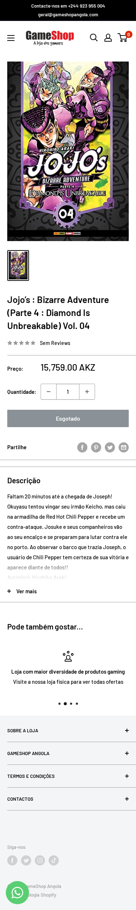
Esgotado (68, 418)
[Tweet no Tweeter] (110, 447)
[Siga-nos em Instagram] (40, 860)
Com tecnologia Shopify (31, 895)
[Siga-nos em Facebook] (12, 860)
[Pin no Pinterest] (96, 447)
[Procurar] (94, 38)
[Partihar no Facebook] (82, 447)
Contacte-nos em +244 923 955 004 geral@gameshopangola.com (68, 10)
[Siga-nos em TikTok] (54, 860)
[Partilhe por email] (124, 447)
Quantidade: (21, 391)
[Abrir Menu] (11, 38)
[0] (122, 37)
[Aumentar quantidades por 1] (87, 391)
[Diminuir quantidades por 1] (48, 391)
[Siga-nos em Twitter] (26, 860)
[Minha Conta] (108, 38)
